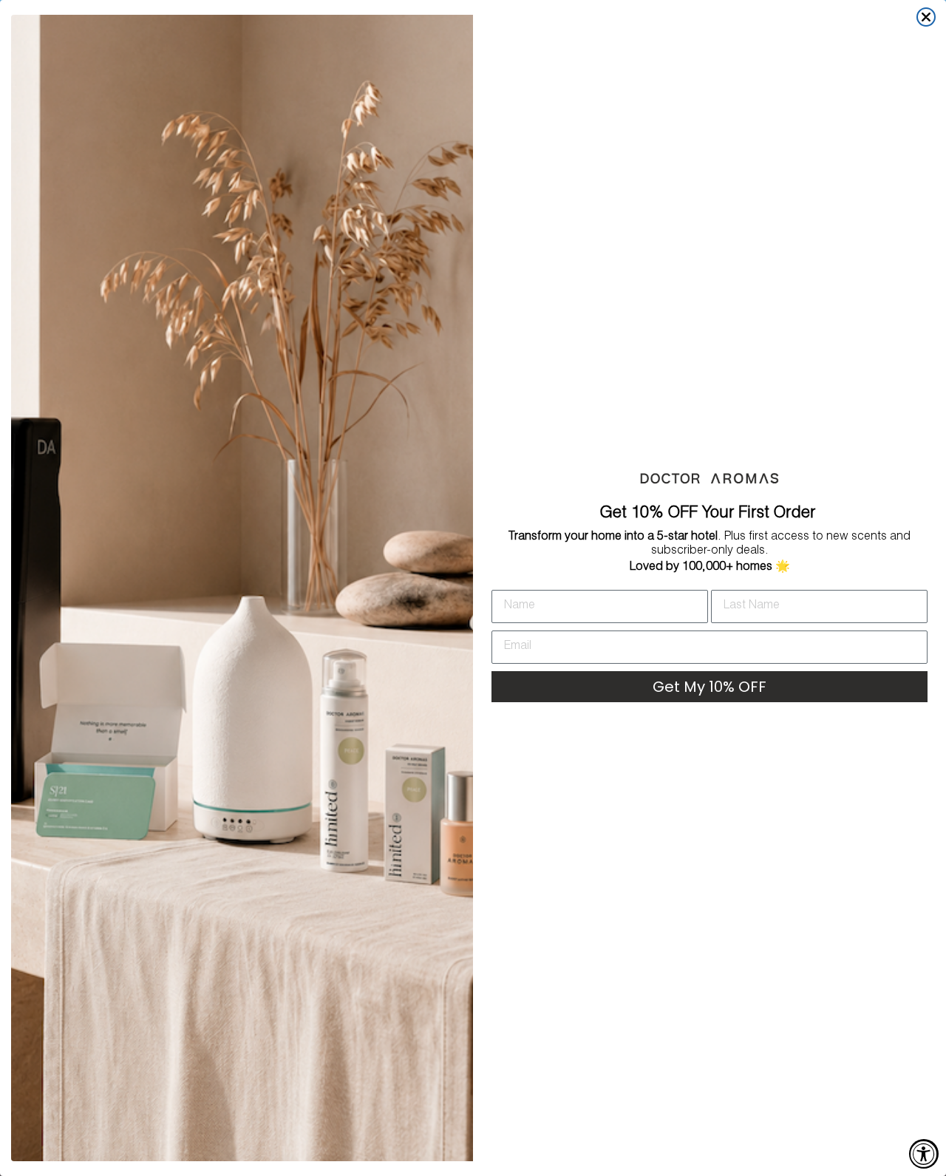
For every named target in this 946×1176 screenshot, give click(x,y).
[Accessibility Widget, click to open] (924, 1154)
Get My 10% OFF (709, 686)
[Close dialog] (926, 17)
